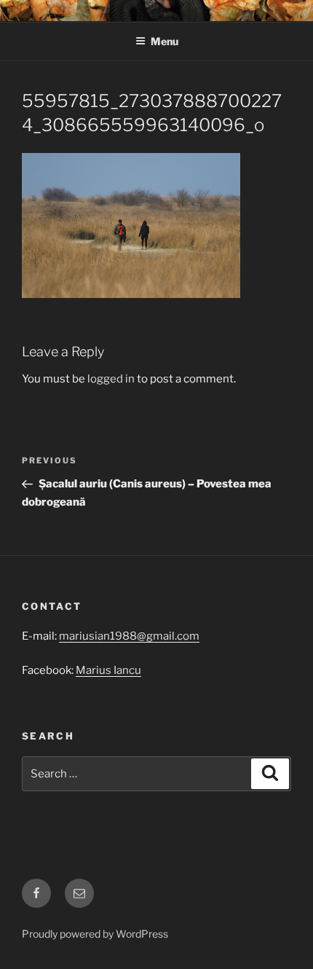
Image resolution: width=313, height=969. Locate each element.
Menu (164, 41)
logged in (111, 378)
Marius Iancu (108, 670)
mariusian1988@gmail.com (129, 636)
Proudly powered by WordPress (95, 933)
